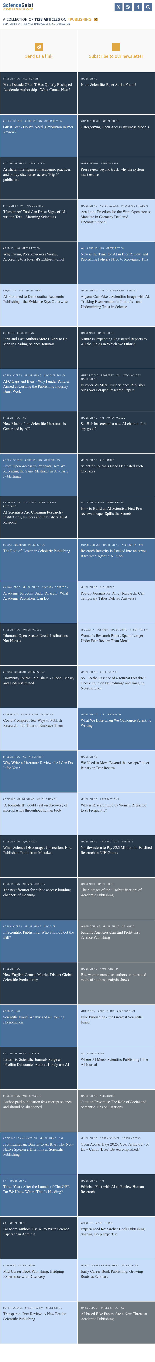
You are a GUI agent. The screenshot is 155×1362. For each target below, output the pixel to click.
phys (83, 999)
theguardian (9, 830)
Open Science (14, 121)
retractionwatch (89, 872)
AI (6, 163)
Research (88, 333)
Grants (128, 841)
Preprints (53, 460)
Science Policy (55, 375)
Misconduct (127, 1011)
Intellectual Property (98, 375)
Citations (108, 1095)
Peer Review (54, 121)
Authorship (32, 78)
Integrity (11, 205)
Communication (15, 544)
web (5, 194)
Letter (35, 1053)
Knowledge (12, 587)
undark (84, 491)
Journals (108, 460)
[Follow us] (118, 7)
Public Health (47, 799)
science (85, 1211)
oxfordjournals (11, 1126)
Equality (11, 290)
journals (85, 109)
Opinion (71, 116)
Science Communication (21, 1138)
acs (82, 448)
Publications (145, 879)
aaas (6, 914)
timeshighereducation (15, 745)
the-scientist (88, 660)
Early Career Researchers (100, 1265)
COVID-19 (47, 714)
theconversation (90, 321)
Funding (31, 502)
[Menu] (138, 7)
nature (6, 236)
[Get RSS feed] (128, 7)
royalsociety (87, 1042)
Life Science (110, 672)
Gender (10, 333)
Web (150, 201)
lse (82, 575)
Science (10, 502)
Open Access (110, 205)
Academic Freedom (135, 205)
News (72, 74)
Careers (87, 1223)
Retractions (110, 799)
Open (148, 7)
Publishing (12, 78)
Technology (116, 290)
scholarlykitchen (12, 152)
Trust (133, 290)
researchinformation (92, 194)
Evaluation (38, 163)
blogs (6, 109)
